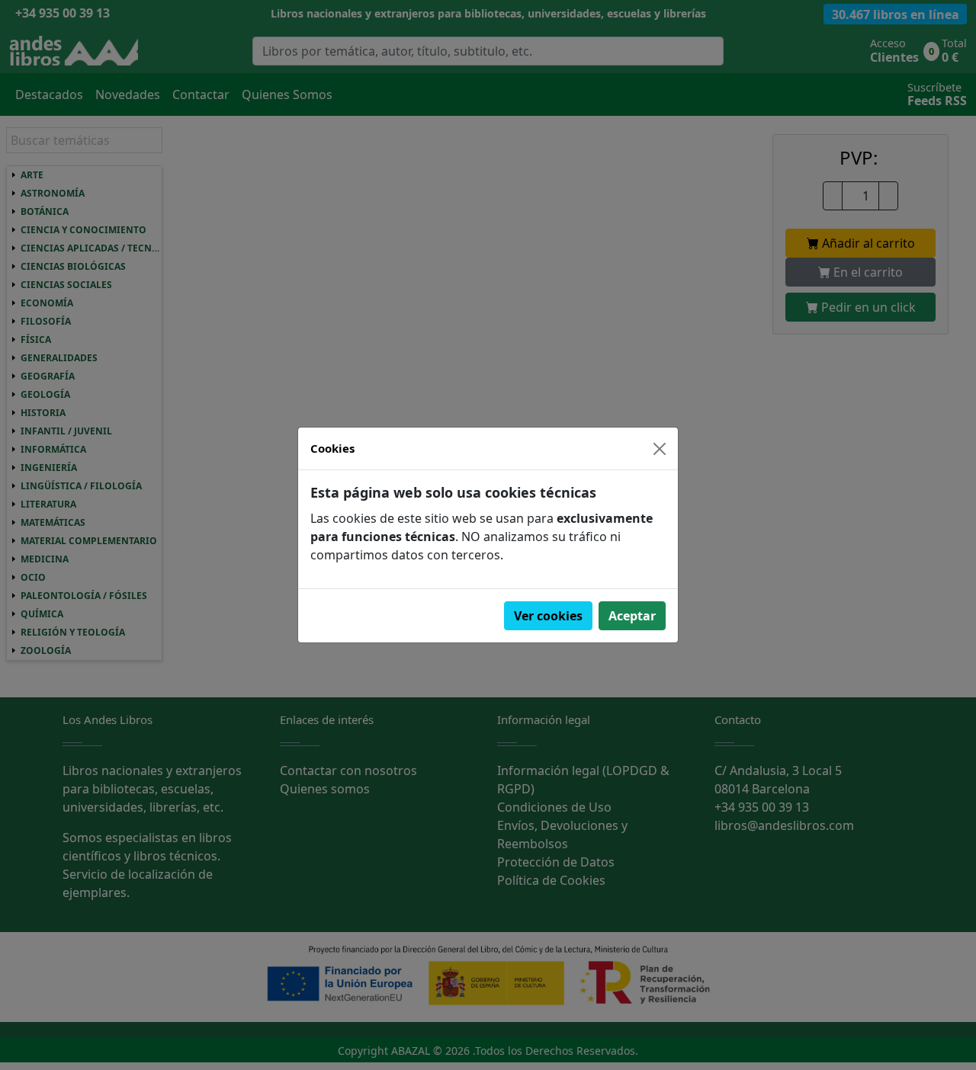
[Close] (659, 449)
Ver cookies (548, 615)
